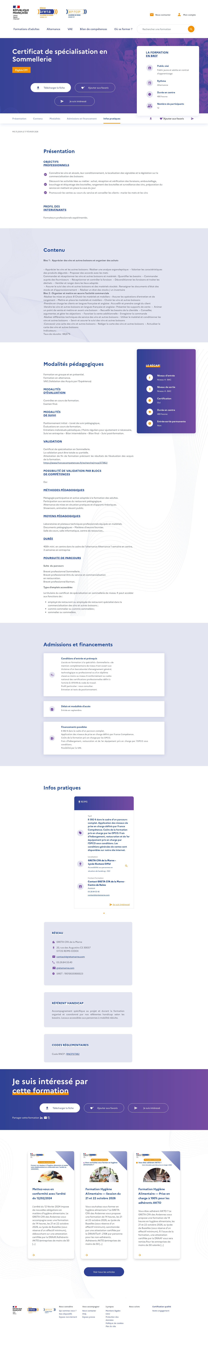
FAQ (84, 1313)
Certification (164, 398)
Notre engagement (160, 1310)
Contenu (38, 118)
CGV (108, 1313)
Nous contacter (163, 14)
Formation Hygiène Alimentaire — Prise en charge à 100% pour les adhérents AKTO (154, 1195)
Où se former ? (123, 29)
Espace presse (88, 1317)
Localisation (93, 856)
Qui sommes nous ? (67, 1310)
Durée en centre (166, 92)
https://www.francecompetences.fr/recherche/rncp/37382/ (75, 462)
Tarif (90, 816)
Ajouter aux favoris (98, 87)
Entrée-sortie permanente (171, 421)
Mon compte (189, 14)
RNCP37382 (73, 1053)
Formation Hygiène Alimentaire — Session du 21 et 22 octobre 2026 (103, 1193)
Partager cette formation (25, 1117)
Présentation (19, 118)
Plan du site (111, 1326)
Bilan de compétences (93, 29)
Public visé (163, 65)
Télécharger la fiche (54, 87)
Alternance (53, 29)
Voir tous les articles (104, 1271)
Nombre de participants (170, 103)
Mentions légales (113, 1310)
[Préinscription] (192, 118)
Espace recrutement (68, 1317)
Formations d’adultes (26, 29)
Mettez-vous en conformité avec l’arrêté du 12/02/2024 (49, 1193)
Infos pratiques (111, 118)
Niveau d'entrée (166, 375)
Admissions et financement (82, 118)
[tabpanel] (104, 852)
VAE (70, 29)
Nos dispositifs (65, 1313)
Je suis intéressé (78, 101)
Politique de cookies (115, 1323)
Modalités (55, 118)
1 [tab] (105, 913)
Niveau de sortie (166, 386)
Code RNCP (58, 1053)
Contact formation (95, 878)
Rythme (161, 80)
